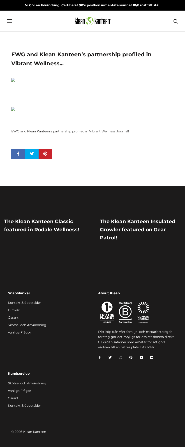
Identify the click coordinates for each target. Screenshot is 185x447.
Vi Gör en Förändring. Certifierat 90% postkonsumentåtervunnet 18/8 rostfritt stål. (92, 5)
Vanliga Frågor (19, 332)
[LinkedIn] (151, 357)
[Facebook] (99, 357)
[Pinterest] (130, 357)
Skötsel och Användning (27, 325)
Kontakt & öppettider (24, 303)
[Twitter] (110, 357)
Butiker (14, 310)
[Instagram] (120, 357)
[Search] (175, 21)
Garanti (13, 317)
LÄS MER (147, 347)
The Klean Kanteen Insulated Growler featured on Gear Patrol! (137, 229)
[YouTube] (141, 357)
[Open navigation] (9, 21)
